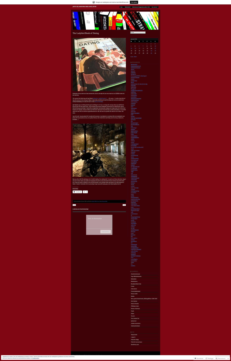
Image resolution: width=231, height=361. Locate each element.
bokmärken (134, 97)
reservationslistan (135, 205)
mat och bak (134, 175)
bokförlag (133, 92)
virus (132, 257)
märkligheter (134, 176)
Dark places (134, 288)
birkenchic (133, 87)
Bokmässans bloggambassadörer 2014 (141, 7)
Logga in (133, 337)
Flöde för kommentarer (136, 342)
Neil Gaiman (134, 301)
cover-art (133, 111)
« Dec (131, 56)
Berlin (96, 201)
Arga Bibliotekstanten (136, 276)
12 (135, 48)
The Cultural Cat (135, 318)
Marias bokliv (134, 293)
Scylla (132, 311)
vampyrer (133, 254)
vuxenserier (134, 261)
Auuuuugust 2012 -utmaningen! (139, 76)
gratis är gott (134, 132)
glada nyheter (134, 131)
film (132, 121)
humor (98, 201)
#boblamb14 (134, 64)
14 (143, 48)
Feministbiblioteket (135, 291)
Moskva (133, 183)
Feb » (135, 56)
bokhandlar (134, 93)
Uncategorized (134, 248)
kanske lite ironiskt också (137, 147)
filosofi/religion (134, 123)
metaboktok (134, 179)
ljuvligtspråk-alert (135, 166)
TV (131, 243)
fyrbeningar (134, 128)
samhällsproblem (135, 209)
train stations (134, 238)
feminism (133, 119)
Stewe (132, 313)
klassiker (133, 152)
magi (132, 171)
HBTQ (132, 139)
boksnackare (134, 102)
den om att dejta (99, 101)
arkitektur (133, 72)
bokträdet (133, 103)
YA (131, 264)
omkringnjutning (135, 191)
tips (132, 236)
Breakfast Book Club (136, 284)
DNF (132, 115)
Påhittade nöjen (135, 306)
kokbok (133, 153)
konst (132, 157)
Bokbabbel (133, 279)
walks (132, 262)
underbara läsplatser (136, 249)
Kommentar (105, 231)
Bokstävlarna (134, 281)
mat (132, 173)
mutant (132, 186)
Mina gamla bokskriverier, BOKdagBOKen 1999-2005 (144, 298)
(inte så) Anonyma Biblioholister (84, 6)
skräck (132, 220)
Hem (121, 7)
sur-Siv (132, 228)
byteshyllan (134, 108)
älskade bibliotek (135, 77)
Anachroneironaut (135, 274)
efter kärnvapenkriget (136, 118)
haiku (132, 134)
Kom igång (134, 2)
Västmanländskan (135, 326)
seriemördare (134, 213)
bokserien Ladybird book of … (100, 98)
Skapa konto (134, 334)
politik (132, 196)
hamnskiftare (134, 136)
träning (132, 239)
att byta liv (93, 201)
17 (155, 48)
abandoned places (135, 67)
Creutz (132, 286)
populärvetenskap (135, 199)
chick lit (133, 110)
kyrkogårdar (134, 162)
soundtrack (133, 223)
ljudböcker (133, 163)
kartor (132, 149)
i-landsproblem (134, 144)
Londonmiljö (134, 168)
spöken (133, 226)
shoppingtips (134, 218)
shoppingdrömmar (135, 217)
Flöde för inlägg (135, 339)
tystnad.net (133, 321)
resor (132, 207)
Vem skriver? (154, 7)
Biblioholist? (127, 7)
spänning (133, 225)
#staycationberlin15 (136, 66)
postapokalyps (134, 200)
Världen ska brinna (135, 323)
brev (132, 106)
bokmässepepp (135, 100)
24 (155, 50)
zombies (133, 265)
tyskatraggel (134, 244)
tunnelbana (134, 241)
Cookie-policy (35, 358)
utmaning (133, 252)
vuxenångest (134, 259)
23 (151, 50)
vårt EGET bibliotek (135, 256)
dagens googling (135, 113)
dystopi (133, 116)
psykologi (133, 202)
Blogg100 (133, 89)
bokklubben (134, 95)
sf (131, 215)
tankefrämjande (135, 230)
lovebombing (101, 201)
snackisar (133, 222)
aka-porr (133, 71)
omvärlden (105, 201)
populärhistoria (134, 197)
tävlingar (133, 231)
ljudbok (133, 165)
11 (131, 48)
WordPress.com (135, 344)
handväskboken (135, 137)
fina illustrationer (135, 124)
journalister (134, 145)
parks (132, 194)
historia (133, 140)
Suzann (133, 316)
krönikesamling (135, 158)
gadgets (133, 129)
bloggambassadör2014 (136, 90)
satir (132, 212)
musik (132, 184)
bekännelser (134, 80)
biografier (133, 85)
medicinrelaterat (135, 178)
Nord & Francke (135, 303)
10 (155, 46)
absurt (132, 69)
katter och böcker (135, 150)
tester (132, 233)
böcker (132, 79)
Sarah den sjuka (135, 210)
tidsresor (133, 235)
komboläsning (134, 155)
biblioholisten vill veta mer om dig (139, 84)
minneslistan (134, 181)
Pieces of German (135, 308)
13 (139, 48)
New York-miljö (134, 188)
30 (151, 53)
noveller (133, 189)
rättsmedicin (134, 204)
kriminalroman (134, 160)
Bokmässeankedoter (136, 98)
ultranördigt (134, 246)
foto (132, 126)
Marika (132, 296)
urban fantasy (134, 251)
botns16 (133, 105)
